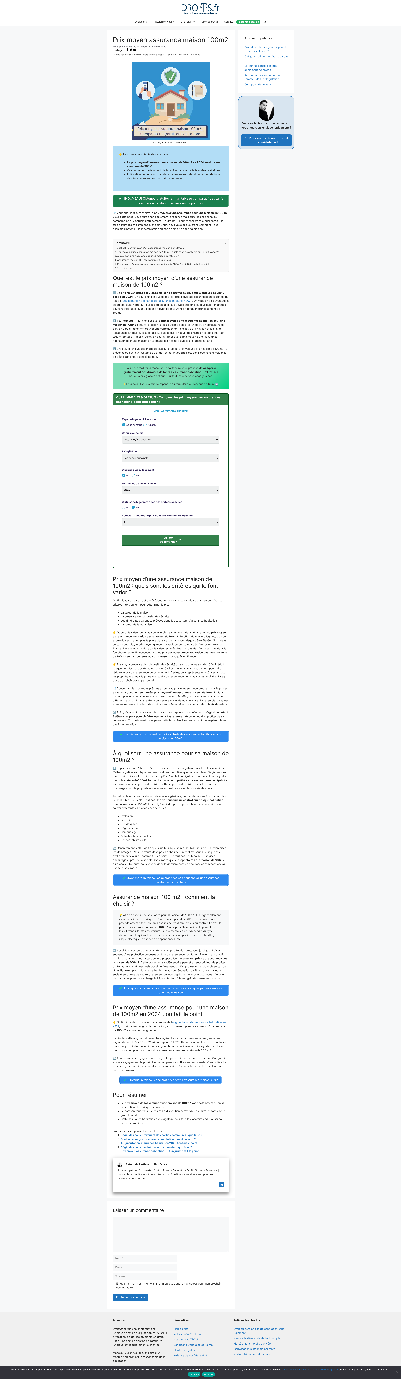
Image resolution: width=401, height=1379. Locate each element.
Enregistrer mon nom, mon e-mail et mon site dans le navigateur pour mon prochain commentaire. (168, 1285)
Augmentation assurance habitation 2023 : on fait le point (159, 1143)
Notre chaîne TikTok (185, 1339)
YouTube (195, 54)
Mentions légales (184, 1350)
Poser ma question (248, 21)
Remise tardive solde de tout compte (257, 1338)
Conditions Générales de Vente (193, 1344)
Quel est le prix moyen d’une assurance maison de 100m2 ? (150, 247)
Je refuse (208, 1374)
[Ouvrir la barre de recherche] (264, 21)
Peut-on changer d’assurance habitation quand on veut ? (158, 1139)
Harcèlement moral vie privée (252, 1343)
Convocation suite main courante (254, 1348)
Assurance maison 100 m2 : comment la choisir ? (145, 260)
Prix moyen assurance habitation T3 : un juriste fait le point (160, 1151)
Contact (228, 21)
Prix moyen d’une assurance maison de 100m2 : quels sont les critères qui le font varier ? (168, 252)
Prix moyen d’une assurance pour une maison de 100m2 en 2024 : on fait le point (163, 264)
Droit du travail (210, 21)
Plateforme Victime (164, 21)
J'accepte (194, 1374)
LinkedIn (183, 54)
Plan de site (180, 1328)
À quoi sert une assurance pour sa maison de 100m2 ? (148, 255)
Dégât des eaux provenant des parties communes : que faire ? (161, 1135)
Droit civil (186, 21)
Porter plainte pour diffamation (253, 1354)
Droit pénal (141, 21)
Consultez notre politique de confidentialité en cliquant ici (310, 1369)
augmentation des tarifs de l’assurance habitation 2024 (157, 300)
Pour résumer (125, 268)
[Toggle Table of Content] (221, 243)
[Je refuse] (397, 1372)
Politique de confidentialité (190, 1355)
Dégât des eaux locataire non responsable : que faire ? (156, 1147)
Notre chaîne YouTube (187, 1334)
